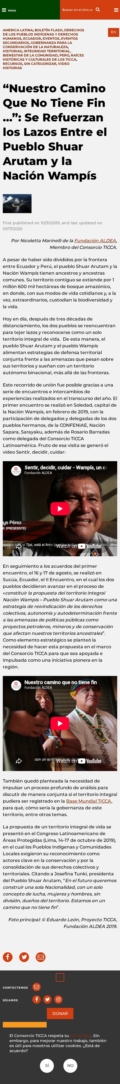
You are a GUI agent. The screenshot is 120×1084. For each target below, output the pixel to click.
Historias (12, 51)
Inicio (12, 10)
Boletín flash (49, 30)
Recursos (12, 64)
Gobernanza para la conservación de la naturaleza (37, 45)
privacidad (80, 1035)
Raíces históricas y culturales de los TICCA (43, 57)
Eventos (51, 38)
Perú (64, 55)
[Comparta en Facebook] (8, 957)
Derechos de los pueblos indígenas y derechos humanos (43, 34)
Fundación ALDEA (95, 240)
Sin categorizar (40, 64)
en (113, 32)
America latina (18, 30)
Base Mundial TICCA (88, 801)
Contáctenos (15, 987)
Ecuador (32, 38)
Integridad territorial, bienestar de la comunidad (37, 53)
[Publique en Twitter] (24, 957)
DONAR (60, 1013)
